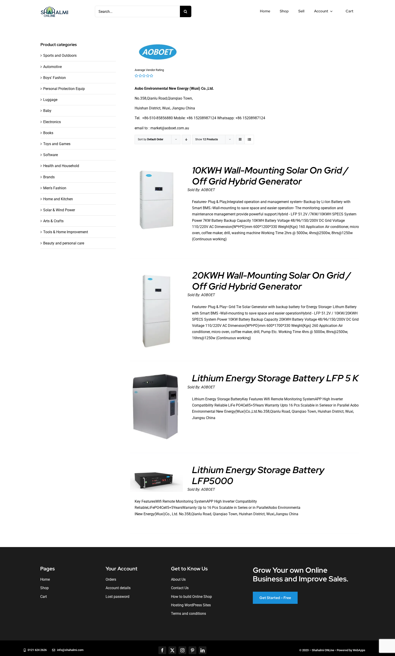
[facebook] (162, 650)
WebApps (359, 650)
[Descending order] (186, 139)
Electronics (52, 122)
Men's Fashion (54, 188)
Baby (47, 110)
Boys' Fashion (54, 78)
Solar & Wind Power (59, 210)
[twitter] (172, 650)
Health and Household (61, 166)
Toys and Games (56, 144)
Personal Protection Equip (64, 89)
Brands (49, 177)
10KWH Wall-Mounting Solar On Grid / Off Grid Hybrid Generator (270, 175)
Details (156, 201)
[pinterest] (192, 650)
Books (48, 133)
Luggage (50, 100)
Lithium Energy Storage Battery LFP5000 (258, 475)
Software (50, 155)
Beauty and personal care (63, 243)
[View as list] (249, 139)
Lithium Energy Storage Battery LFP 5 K (275, 378)
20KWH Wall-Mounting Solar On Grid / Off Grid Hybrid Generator (271, 280)
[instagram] (182, 650)
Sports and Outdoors (60, 55)
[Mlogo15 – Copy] (54, 7)
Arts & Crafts (53, 221)
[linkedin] (202, 650)
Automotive (52, 67)
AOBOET (208, 190)
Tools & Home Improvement (65, 232)
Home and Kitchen (58, 199)
